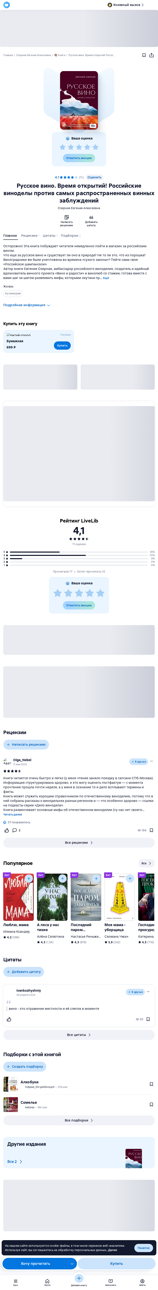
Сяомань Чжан (116, 936)
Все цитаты (76, 1035)
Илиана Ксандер (16, 931)
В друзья (140, 761)
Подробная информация (24, 305)
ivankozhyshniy (28, 990)
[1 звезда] (62, 147)
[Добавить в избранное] (144, 55)
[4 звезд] (87, 147)
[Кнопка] (29, 878)
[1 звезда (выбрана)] (61, 177)
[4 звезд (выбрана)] (72, 177)
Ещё (106, 278)
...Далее (111, 1250)
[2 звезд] (70, 147)
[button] (79, 100)
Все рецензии (76, 842)
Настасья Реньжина (86, 936)
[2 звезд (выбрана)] (65, 177)
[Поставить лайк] (6, 830)
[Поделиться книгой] (151, 55)
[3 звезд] (79, 147)
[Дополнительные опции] (72, 1263)
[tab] (10, 236)
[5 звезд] (95, 147)
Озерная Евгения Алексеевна (79, 208)
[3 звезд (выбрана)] (68, 177)
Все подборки (76, 1120)
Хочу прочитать (35, 1263)
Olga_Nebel (22, 760)
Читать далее (12, 814)
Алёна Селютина (50, 936)
